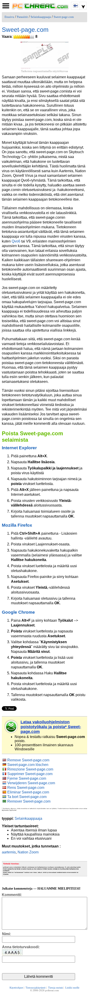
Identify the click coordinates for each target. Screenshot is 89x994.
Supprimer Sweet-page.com (29, 774)
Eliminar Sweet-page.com (28, 792)
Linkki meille (72, 987)
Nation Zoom (28, 852)
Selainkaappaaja (41, 17)
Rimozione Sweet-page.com (30, 769)
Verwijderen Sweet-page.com (31, 783)
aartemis (9, 852)
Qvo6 (16, 241)
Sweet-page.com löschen (27, 765)
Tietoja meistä (55, 987)
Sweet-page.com (64, 17)
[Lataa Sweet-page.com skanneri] (11, 726)
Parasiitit (22, 17)
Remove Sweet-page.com (28, 760)
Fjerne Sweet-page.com (26, 778)
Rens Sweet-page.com (25, 788)
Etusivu (9, 17)
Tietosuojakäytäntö (36, 987)
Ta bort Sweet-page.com (27, 797)
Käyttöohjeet (16, 987)
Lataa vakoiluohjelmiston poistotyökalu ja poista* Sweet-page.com (51, 727)
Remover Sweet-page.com (28, 801)
